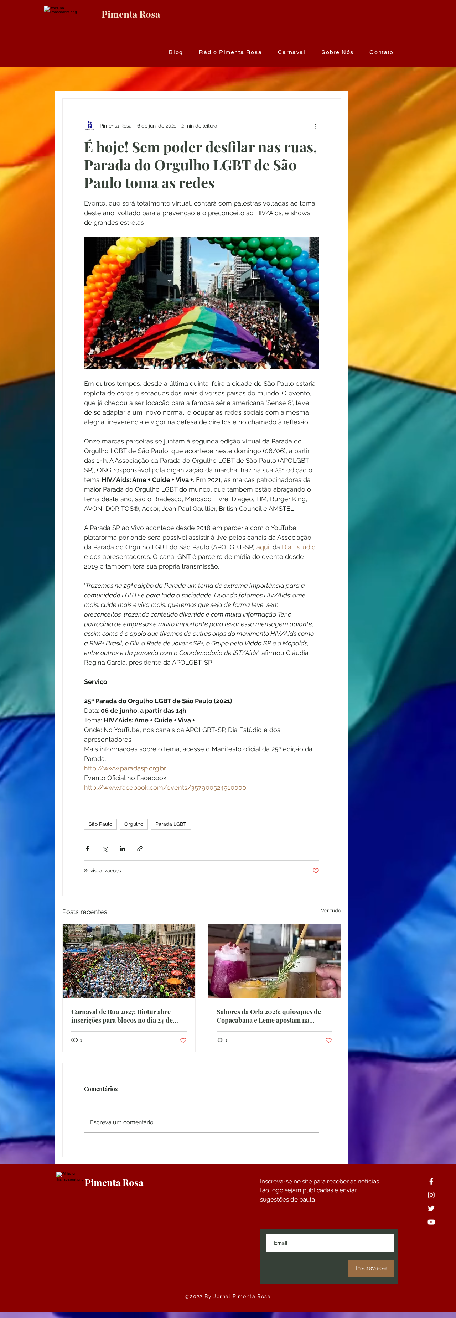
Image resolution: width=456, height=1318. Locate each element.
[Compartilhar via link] (139, 848)
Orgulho (133, 824)
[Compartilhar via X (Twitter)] (105, 848)
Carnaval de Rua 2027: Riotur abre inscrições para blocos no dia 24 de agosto (122, 1015)
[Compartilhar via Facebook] (87, 848)
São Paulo (100, 824)
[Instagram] (431, 1194)
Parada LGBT (170, 824)
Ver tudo (331, 910)
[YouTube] (431, 1222)
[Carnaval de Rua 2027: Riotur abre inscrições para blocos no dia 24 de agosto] (129, 961)
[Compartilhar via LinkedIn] (122, 848)
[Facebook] (431, 1181)
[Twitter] (431, 1208)
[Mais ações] (315, 125)
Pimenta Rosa (131, 14)
